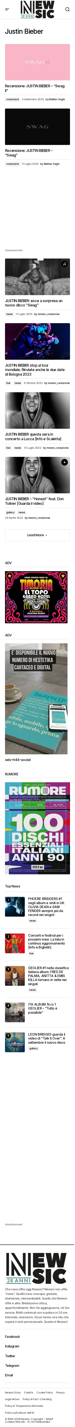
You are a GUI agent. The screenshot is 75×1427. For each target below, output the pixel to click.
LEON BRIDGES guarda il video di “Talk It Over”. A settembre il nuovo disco (46, 1038)
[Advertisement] (37, 210)
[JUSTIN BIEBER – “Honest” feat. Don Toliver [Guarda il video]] (37, 475)
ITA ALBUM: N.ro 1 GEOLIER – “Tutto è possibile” (42, 1008)
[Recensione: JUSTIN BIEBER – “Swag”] (37, 127)
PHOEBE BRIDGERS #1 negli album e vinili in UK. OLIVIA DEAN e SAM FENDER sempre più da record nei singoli (46, 907)
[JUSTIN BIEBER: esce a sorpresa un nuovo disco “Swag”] (37, 277)
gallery (10, 512)
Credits (28, 1392)
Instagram (12, 1346)
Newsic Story (13, 1392)
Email (9, 1375)
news (9, 314)
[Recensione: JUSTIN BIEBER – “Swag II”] (37, 62)
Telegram (12, 1365)
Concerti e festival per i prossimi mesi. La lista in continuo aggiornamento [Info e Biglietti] (46, 941)
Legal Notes (12, 1399)
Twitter (10, 1356)
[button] (7, 9)
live (8, 383)
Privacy (60, 1392)
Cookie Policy (44, 1392)
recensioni (12, 99)
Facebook (12, 1337)
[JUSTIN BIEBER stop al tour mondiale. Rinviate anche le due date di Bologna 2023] (37, 341)
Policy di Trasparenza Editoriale (24, 1406)
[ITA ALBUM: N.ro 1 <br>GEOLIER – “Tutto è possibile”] (15, 1012)
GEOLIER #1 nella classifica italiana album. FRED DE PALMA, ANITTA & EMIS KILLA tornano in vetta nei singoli (48, 976)
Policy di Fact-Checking (37, 1399)
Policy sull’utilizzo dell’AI (19, 1413)
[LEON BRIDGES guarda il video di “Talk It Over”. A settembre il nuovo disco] (15, 1042)
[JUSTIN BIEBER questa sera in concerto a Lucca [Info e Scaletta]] (37, 410)
